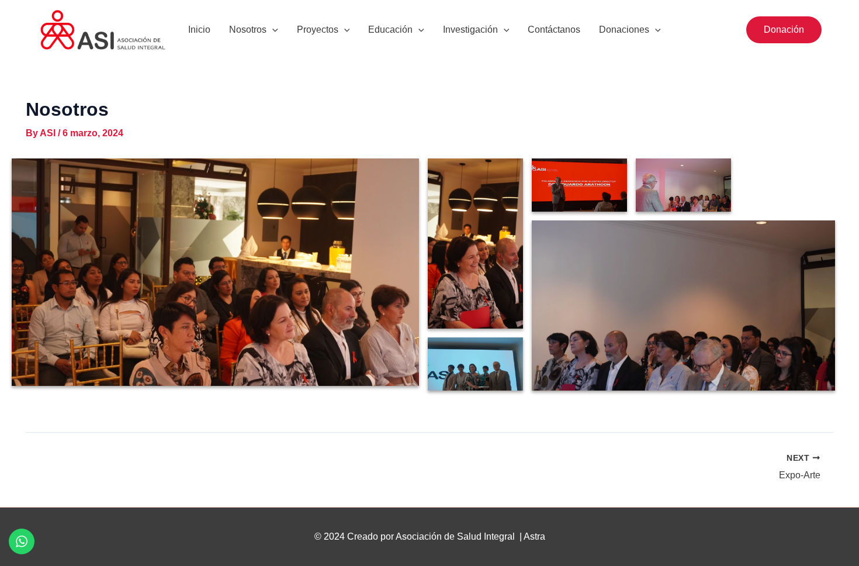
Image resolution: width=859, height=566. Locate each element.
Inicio (199, 29)
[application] (272, 30)
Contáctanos (554, 29)
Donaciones (624, 29)
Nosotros (247, 29)
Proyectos (317, 29)
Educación (390, 29)
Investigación (470, 29)
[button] (784, 29)
